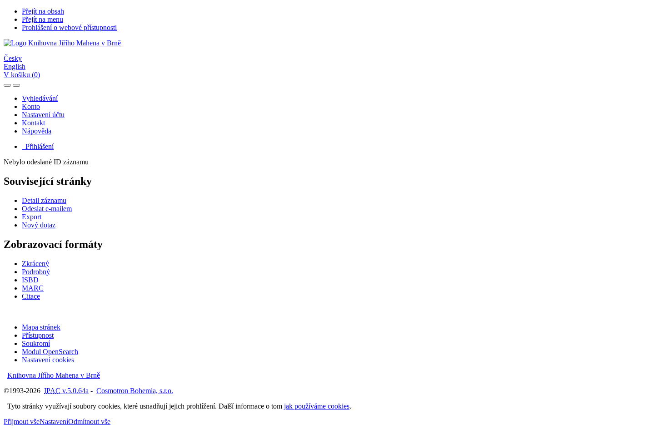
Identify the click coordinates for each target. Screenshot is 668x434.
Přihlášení (38, 146)
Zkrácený (35, 263)
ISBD (30, 280)
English (14, 66)
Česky (13, 58)
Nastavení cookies (48, 360)
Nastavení (54, 421)
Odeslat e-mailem (47, 208)
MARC (33, 288)
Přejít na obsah (43, 11)
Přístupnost (38, 335)
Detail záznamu (44, 200)
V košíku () (22, 75)
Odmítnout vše (89, 421)
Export (31, 217)
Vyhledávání (40, 98)
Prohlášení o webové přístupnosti (69, 27)
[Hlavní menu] (16, 85)
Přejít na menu (42, 19)
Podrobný (36, 272)
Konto (31, 106)
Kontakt (33, 123)
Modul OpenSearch (50, 351)
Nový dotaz (38, 225)
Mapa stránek (41, 327)
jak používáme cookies (316, 406)
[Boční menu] (7, 85)
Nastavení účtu (43, 114)
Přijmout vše (22, 421)
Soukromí (36, 343)
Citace (31, 296)
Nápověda (36, 131)
